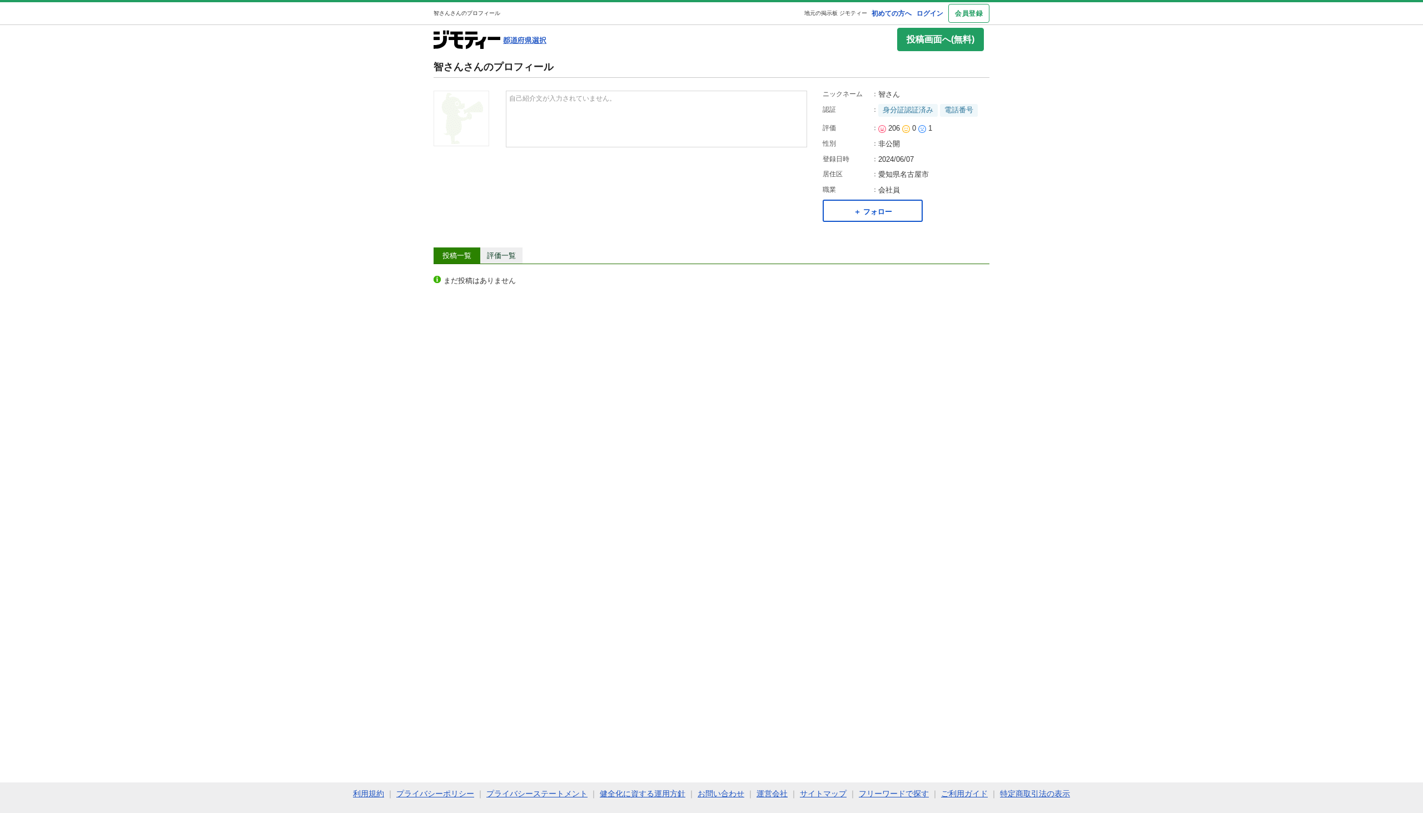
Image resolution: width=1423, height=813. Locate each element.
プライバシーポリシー (435, 793)
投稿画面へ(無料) (940, 39)
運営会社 (772, 793)
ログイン (930, 13)
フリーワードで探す (894, 793)
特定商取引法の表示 (1035, 793)
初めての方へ (892, 13)
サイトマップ (823, 793)
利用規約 (368, 793)
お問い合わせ (721, 793)
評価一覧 (501, 255)
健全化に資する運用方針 (642, 793)
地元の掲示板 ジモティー (835, 13)
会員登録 (969, 13)
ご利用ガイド (964, 793)
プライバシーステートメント (537, 793)
